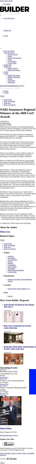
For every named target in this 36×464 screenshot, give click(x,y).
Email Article (8, 99)
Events (6, 36)
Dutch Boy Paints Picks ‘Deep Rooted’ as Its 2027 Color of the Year (20, 348)
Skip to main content (6, 1)
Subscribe (3, 85)
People (10, 25)
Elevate (10, 41)
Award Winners (12, 260)
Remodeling (11, 268)
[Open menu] (1, 15)
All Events (3, 395)
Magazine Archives (18, 85)
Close (2, 463)
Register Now (4, 377)
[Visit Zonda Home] (8, 459)
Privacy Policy (22, 453)
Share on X (7, 103)
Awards (6, 93)
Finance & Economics (14, 23)
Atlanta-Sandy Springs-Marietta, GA (19, 289)
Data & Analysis (13, 20)
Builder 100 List (13, 32)
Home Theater (12, 267)
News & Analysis (9, 18)
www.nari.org (29, 160)
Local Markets (12, 27)
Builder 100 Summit (14, 34)
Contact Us (13, 453)
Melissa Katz (6, 123)
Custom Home (12, 272)
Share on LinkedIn (9, 101)
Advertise (7, 453)
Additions (11, 256)
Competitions (12, 265)
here (29, 223)
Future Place (11, 43)
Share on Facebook (10, 105)
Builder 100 (7, 30)
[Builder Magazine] (14, 11)
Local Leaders (12, 29)
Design (10, 22)
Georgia (10, 296)
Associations (11, 258)
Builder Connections (14, 39)
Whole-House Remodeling (16, 270)
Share (2, 96)
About (2, 453)
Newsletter (7, 4)
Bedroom (10, 263)
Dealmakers (11, 44)
